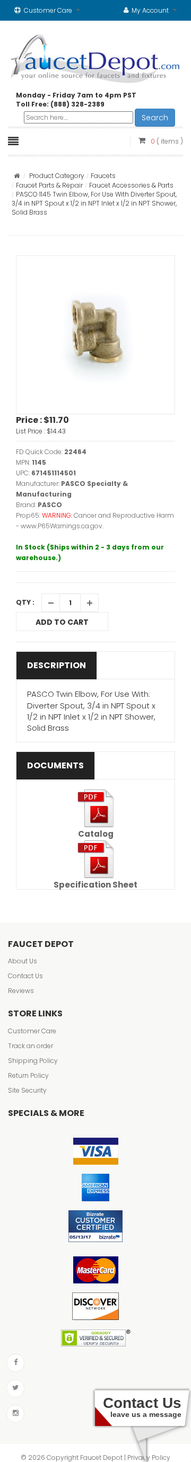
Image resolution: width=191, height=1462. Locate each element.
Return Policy (28, 1075)
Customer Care (32, 1030)
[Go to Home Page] (17, 176)
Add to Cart (62, 622)
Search (155, 117)
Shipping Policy (33, 1060)
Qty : (25, 602)
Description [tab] (56, 665)
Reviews (21, 990)
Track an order (30, 1045)
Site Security (27, 1090)
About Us (22, 960)
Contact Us (25, 975)
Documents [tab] (55, 765)
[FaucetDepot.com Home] (95, 56)
